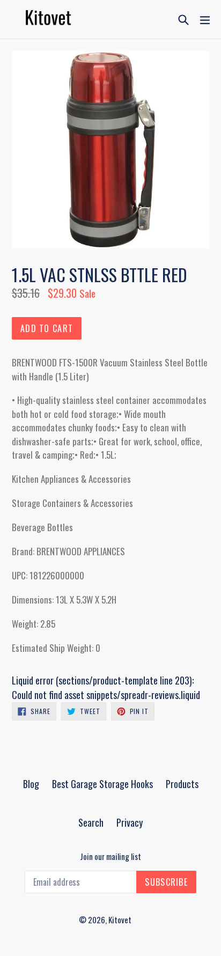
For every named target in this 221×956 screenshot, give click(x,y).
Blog (31, 784)
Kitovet (119, 919)
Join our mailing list (110, 856)
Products (182, 784)
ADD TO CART (46, 328)
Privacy (129, 822)
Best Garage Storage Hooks (102, 784)
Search (91, 822)
